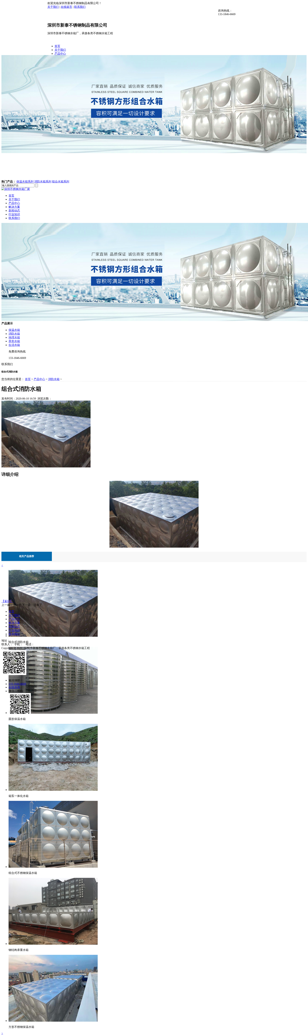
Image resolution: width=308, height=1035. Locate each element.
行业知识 (14, 214)
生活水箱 (14, 344)
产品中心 (60, 53)
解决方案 (14, 206)
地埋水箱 (14, 337)
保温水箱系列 (25, 181)
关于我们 (53, 6)
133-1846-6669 (17, 683)
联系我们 (80, 6)
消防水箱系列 (42, 181)
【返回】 (7, 601)
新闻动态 (14, 210)
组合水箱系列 (60, 181)
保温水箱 (14, 329)
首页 (57, 46)
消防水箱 (14, 333)
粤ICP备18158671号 (105, 648)
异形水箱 (14, 341)
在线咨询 (14, 687)
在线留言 (66, 6)
